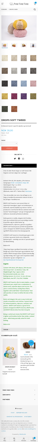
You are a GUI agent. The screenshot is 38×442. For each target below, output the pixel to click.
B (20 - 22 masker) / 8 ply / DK (20, 183)
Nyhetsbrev (28, 416)
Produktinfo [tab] (7, 165)
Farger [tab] (5, 329)
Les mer (19, 429)
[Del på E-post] (23, 159)
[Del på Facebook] (19, 159)
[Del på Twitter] (15, 159)
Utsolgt (9, 148)
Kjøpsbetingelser (21, 412)
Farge (3, 140)
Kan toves (29, 191)
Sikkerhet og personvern (14, 416)
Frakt (12, 412)
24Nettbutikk (22, 434)
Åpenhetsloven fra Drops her (15, 260)
